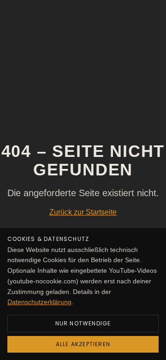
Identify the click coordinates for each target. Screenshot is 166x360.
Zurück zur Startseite (83, 212)
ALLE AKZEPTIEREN (83, 344)
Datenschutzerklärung (39, 302)
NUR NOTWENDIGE (83, 323)
